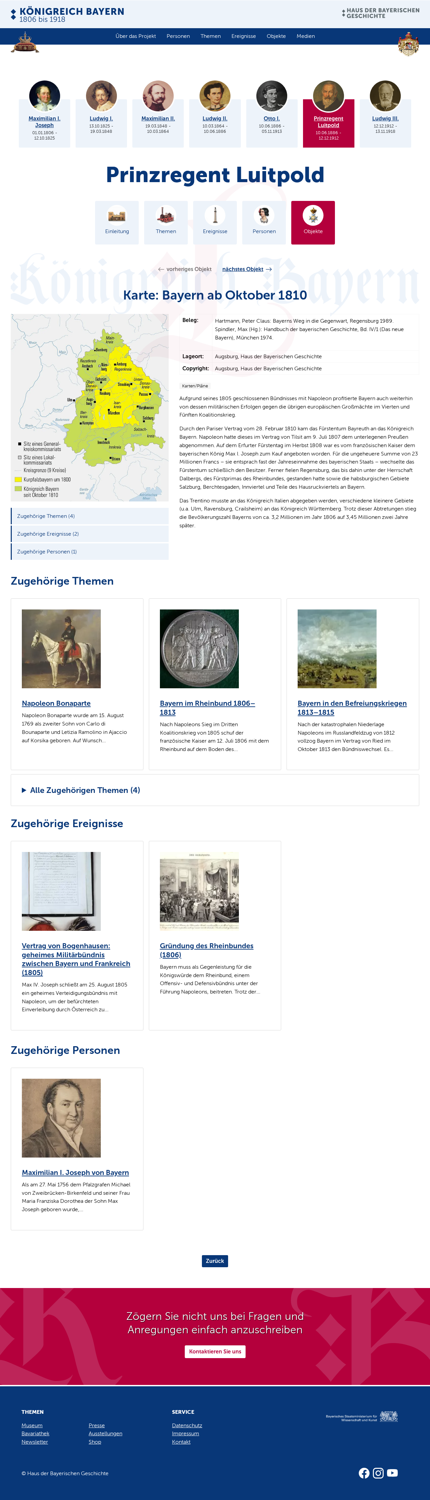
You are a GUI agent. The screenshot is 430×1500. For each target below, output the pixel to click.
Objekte (276, 36)
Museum (32, 1425)
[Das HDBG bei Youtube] (392, 1473)
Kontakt (181, 1442)
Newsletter (35, 1442)
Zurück (215, 1261)
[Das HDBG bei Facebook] (364, 1473)
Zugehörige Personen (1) (47, 551)
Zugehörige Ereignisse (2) (48, 534)
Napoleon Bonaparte (56, 703)
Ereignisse (243, 36)
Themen (211, 36)
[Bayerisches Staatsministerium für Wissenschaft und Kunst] (355, 1423)
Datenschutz (187, 1425)
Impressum (185, 1433)
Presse (97, 1425)
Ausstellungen (105, 1433)
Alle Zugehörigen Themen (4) (85, 790)
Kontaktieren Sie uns (215, 1351)
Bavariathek (35, 1433)
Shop (95, 1442)
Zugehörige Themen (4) (46, 516)
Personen (178, 36)
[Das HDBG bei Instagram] (378, 1473)
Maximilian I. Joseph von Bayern (75, 1172)
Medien (306, 36)
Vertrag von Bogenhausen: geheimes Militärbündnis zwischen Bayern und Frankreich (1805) (76, 959)
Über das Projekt (136, 36)
